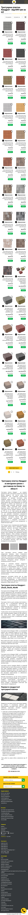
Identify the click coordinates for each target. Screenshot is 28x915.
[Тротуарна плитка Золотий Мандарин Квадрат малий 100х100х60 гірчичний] (7, 443)
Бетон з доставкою (5, 793)
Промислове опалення (6, 895)
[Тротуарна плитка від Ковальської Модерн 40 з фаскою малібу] (20, 134)
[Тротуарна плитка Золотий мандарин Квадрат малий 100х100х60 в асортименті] (7, 385)
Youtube (4, 833)
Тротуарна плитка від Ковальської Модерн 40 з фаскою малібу (20, 144)
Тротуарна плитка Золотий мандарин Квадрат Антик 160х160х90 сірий (8, 310)
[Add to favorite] (12, 23)
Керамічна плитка (5, 879)
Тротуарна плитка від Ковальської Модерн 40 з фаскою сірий (7, 35)
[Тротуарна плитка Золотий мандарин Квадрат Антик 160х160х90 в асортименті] (20, 270)
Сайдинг (3, 897)
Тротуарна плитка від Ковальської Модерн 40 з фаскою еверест (7, 225)
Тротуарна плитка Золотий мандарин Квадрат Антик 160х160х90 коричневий (7, 366)
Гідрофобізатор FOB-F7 (6, 799)
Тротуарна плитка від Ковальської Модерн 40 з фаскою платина (20, 198)
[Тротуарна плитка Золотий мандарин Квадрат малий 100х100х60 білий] (7, 415)
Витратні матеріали (5, 867)
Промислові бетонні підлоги (7, 816)
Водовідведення (5, 869)
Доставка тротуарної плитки (7, 809)
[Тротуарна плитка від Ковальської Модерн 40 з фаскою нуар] (20, 216)
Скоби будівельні (5, 798)
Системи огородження (6, 900)
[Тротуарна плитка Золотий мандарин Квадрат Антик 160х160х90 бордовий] (20, 328)
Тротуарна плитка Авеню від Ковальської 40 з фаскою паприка (21, 90)
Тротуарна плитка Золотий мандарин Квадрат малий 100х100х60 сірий (21, 395)
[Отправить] (23, 780)
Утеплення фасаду (5, 813)
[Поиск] (26, 2)
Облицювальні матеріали (6, 889)
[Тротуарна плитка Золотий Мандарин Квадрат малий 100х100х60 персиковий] (20, 443)
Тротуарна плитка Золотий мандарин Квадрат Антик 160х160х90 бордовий (21, 338)
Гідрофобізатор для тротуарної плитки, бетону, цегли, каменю (13, 871)
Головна (2, 13)
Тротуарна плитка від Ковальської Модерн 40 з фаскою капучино (7, 198)
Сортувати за (17, 17)
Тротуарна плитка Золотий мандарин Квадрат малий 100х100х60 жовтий (21, 424)
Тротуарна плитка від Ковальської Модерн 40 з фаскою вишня (7, 62)
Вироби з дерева (5, 864)
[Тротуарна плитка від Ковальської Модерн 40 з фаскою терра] (7, 270)
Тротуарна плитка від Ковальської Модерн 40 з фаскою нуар (20, 225)
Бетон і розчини (4, 859)
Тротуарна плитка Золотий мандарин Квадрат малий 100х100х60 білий (8, 424)
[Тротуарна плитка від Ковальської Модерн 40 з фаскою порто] (20, 243)
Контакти (3, 834)
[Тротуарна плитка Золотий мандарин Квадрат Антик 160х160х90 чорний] (20, 357)
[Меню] (2, 2)
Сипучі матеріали (5, 899)
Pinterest (12, 833)
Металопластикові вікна (6, 884)
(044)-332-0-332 (4, 843)
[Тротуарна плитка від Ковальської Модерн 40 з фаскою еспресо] (20, 161)
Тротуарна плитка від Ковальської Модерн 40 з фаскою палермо (7, 253)
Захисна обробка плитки (6, 814)
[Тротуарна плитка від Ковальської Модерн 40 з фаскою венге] (20, 26)
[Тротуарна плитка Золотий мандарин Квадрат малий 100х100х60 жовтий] (20, 415)
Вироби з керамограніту (6, 866)
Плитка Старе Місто (5, 796)
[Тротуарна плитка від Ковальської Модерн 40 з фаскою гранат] (7, 161)
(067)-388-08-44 (4, 844)
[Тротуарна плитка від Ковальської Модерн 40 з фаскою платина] (20, 189)
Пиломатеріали (4, 892)
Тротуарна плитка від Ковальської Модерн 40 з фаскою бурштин (7, 144)
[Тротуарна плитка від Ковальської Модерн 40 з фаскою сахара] (20, 107)
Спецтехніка (4, 904)
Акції (2, 857)
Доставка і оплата (5, 831)
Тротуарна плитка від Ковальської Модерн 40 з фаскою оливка (7, 90)
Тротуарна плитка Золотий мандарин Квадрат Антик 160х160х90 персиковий (7, 338)
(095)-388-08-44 (4, 846)
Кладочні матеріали (5, 880)
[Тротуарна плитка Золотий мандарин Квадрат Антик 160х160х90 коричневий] (7, 357)
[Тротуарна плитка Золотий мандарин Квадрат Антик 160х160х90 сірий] (7, 300)
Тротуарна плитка (8, 13)
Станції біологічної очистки (7, 905)
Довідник (3, 829)
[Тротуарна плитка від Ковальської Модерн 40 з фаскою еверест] (7, 216)
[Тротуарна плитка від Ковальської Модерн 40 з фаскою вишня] (7, 53)
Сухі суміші (3, 907)
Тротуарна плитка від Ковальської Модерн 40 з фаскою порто (20, 253)
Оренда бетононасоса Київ (7, 818)
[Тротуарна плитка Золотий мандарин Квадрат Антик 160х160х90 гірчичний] (20, 300)
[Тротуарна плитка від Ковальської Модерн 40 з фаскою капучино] (7, 189)
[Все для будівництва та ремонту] (14, 2)
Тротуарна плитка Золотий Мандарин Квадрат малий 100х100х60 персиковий (20, 453)
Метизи (3, 887)
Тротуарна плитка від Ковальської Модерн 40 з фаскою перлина (7, 117)
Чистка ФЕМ (3, 819)
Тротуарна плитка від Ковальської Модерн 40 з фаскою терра (7, 280)
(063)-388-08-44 (4, 848)
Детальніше (10, 41)
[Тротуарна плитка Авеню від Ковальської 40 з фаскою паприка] (20, 80)
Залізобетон (4, 803)
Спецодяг (3, 902)
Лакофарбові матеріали (6, 882)
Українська (3, 836)
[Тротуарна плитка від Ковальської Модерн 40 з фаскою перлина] (7, 107)
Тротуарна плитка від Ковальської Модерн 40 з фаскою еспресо (20, 171)
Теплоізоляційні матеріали (7, 909)
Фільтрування (8, 17)
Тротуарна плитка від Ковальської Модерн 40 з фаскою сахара (20, 117)
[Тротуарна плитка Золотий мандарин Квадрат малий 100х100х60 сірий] (20, 385)
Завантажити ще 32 (14, 468)
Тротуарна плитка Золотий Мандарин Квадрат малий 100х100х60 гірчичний (8, 453)
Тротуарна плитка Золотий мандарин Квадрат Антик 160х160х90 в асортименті (21, 281)
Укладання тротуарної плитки (7, 811)
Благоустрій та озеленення (7, 861)
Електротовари (4, 875)
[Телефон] (24, 911)
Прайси (2, 826)
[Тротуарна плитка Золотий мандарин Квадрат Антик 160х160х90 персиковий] (7, 328)
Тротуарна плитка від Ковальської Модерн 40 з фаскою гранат (7, 171)
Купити (10, 43)
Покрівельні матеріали (6, 894)
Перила (2, 890)
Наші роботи (4, 828)
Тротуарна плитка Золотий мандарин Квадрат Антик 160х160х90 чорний (21, 366)
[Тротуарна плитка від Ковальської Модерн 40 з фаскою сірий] (7, 26)
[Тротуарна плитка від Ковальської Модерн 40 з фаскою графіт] (20, 53)
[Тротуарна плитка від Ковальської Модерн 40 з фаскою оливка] (7, 80)
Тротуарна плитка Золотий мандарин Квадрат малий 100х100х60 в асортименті (8, 396)
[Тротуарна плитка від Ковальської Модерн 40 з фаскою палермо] (7, 243)
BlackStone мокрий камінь (7, 801)
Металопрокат (4, 885)
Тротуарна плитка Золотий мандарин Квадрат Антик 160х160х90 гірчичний (21, 310)
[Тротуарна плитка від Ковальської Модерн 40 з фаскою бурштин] (7, 134)
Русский (8, 836)
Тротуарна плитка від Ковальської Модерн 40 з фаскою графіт (20, 62)
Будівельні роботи (5, 862)
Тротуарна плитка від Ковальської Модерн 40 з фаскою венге (20, 35)
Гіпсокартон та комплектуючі (7, 874)
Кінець (17, 472)
